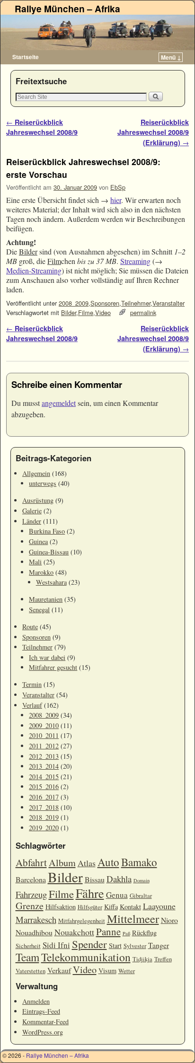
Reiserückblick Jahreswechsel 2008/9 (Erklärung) (153, 132)
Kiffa (111, 906)
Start (115, 945)
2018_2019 (44, 817)
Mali (35, 561)
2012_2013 (44, 756)
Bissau (95, 879)
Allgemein (36, 473)
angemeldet (59, 403)
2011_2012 (44, 745)
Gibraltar (141, 896)
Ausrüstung (37, 500)
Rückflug (144, 932)
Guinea (38, 541)
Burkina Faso (47, 531)
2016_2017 (44, 796)
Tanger (158, 945)
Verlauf (32, 705)
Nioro (169, 920)
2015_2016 (44, 786)
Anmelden (36, 1001)
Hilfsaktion (60, 906)
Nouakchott (74, 932)
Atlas (87, 863)
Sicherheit (28, 946)
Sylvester (135, 946)
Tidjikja (142, 959)
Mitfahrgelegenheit (81, 921)
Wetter (126, 971)
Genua (117, 894)
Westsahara (51, 582)
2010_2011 (44, 735)
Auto (108, 862)
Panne (108, 931)
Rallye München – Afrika (67, 8)
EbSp (117, 187)
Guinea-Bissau (49, 551)
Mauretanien (45, 599)
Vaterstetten (30, 971)
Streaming (135, 261)
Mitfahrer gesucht (53, 667)
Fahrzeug (31, 894)
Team (27, 957)
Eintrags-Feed (41, 1011)
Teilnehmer (136, 303)
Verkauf (59, 970)
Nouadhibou (34, 932)
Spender (89, 944)
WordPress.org (42, 1032)
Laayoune (159, 906)
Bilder (68, 312)
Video (103, 312)
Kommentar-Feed (45, 1021)
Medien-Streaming (34, 270)
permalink (143, 312)
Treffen (163, 959)
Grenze (30, 905)
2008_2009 (74, 303)
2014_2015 (44, 776)
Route (30, 626)
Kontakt (130, 906)
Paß (126, 933)
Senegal (39, 609)
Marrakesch (36, 919)
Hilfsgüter (90, 907)
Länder (31, 521)
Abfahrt (31, 862)
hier (115, 200)
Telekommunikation (86, 957)
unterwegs (42, 483)
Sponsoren (104, 303)
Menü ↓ (171, 57)
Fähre (90, 893)
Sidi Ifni (56, 945)
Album (62, 862)
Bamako (139, 862)
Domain (141, 880)
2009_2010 (44, 725)
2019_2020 (44, 827)
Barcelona (31, 879)
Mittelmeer (133, 918)
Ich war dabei (47, 657)
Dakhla (119, 879)
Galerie (32, 510)
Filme (85, 312)
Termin (32, 684)
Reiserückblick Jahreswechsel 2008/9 (42, 127)
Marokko (41, 572)
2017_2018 (44, 807)
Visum (107, 970)
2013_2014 (44, 766)
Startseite (25, 57)
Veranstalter (168, 303)
